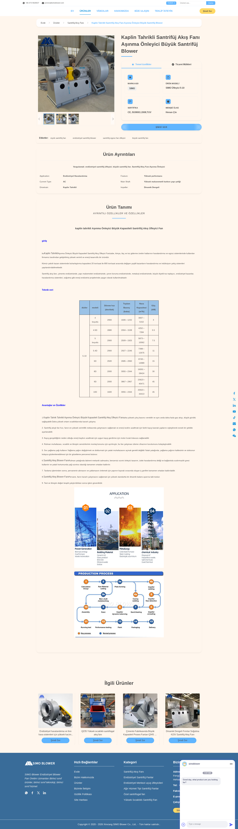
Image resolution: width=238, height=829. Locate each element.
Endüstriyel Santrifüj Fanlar (138, 777)
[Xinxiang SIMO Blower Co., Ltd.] (40, 768)
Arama (210, 3)
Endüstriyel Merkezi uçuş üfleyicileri (143, 783)
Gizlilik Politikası (83, 794)
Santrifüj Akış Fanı (134, 771)
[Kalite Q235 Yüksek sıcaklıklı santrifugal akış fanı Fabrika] (97, 710)
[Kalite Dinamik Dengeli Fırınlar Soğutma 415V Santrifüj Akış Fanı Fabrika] (182, 710)
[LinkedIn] (44, 793)
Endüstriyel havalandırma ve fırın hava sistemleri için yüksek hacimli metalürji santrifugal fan (55, 733)
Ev (72, 11)
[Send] (231, 825)
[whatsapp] (234, 430)
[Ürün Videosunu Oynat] (76, 73)
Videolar (102, 11)
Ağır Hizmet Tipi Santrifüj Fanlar (141, 788)
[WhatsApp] (26, 793)
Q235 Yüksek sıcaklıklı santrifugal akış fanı (97, 733)
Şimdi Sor (207, 11)
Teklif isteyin (163, 11)
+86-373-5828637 (32, 3)
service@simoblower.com (54, 3)
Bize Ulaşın (142, 11)
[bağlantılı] (234, 405)
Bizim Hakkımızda (84, 777)
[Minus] (231, 764)
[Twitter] (38, 793)
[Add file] (183, 825)
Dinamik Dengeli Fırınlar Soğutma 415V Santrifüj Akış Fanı (182, 733)
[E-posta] (234, 424)
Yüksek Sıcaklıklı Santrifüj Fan (140, 800)
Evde (77, 771)
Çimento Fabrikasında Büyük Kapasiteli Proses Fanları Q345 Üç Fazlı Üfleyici (140, 733)
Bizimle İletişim (82, 788)
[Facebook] (234, 393)
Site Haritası (81, 800)
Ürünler (85, 11)
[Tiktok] (234, 418)
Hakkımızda (121, 11)
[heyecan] (234, 399)
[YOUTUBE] (234, 411)
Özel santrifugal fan (134, 794)
